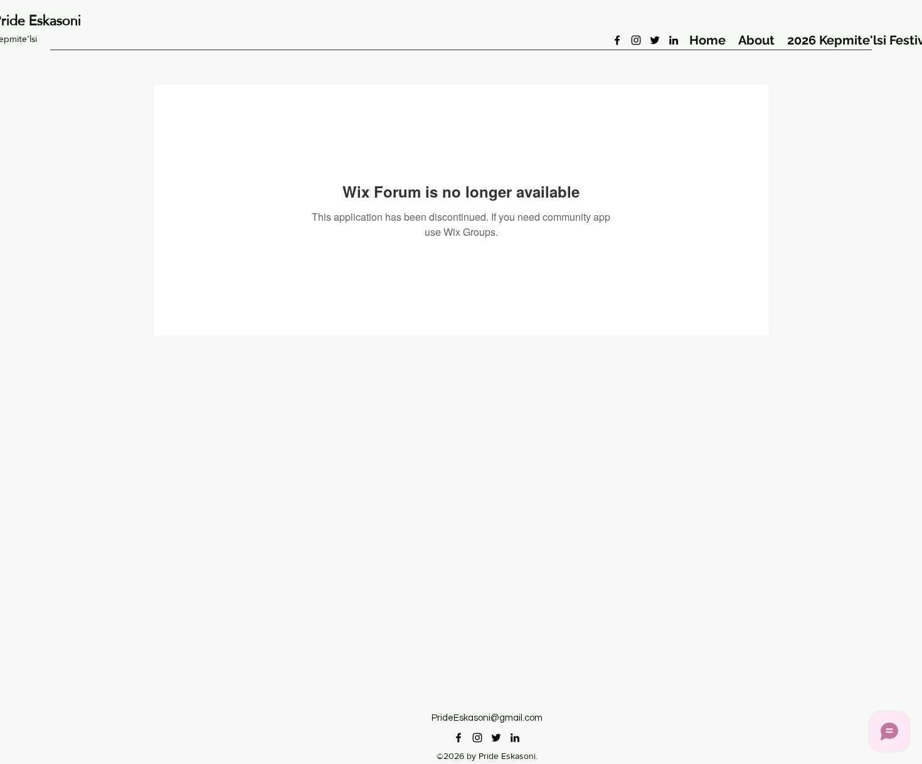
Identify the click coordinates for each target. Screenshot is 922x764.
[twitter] (655, 40)
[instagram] (636, 40)
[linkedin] (673, 40)
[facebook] (617, 40)
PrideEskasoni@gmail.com (487, 718)
